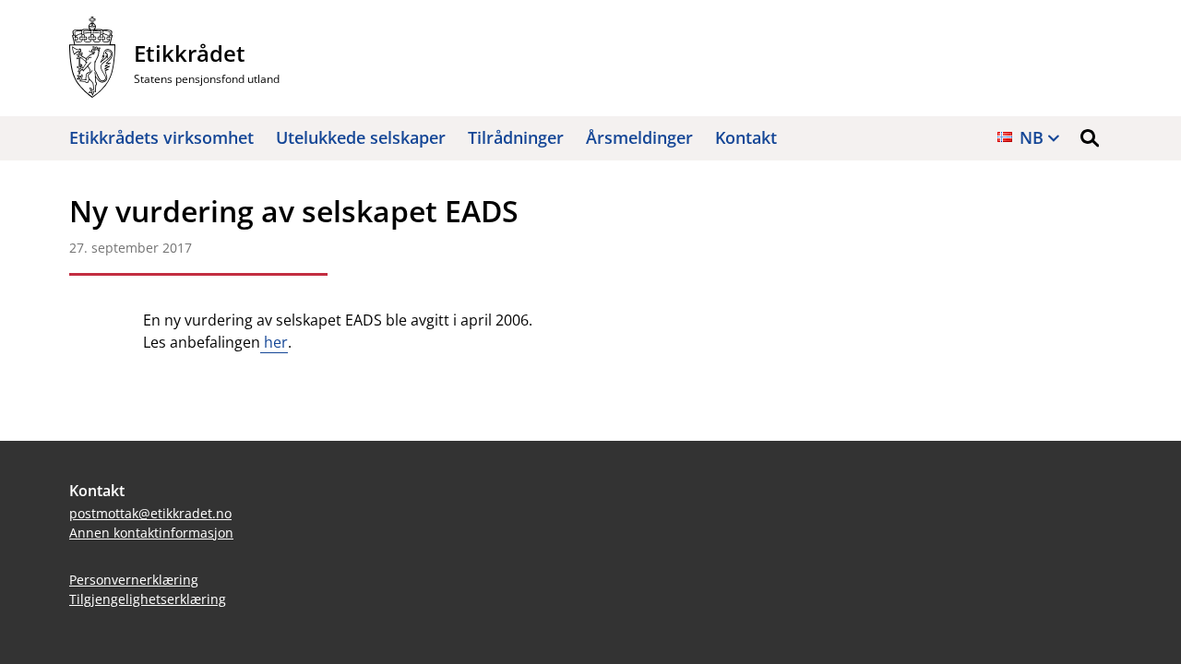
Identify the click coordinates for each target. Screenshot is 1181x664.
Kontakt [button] (746, 137)
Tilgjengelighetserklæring (147, 599)
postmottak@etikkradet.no (150, 513)
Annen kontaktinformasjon (151, 532)
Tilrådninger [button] (516, 137)
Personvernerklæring (133, 579)
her (274, 342)
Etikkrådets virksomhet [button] (161, 137)
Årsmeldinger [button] (639, 137)
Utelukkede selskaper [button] (361, 137)
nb (1032, 137)
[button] (1090, 138)
